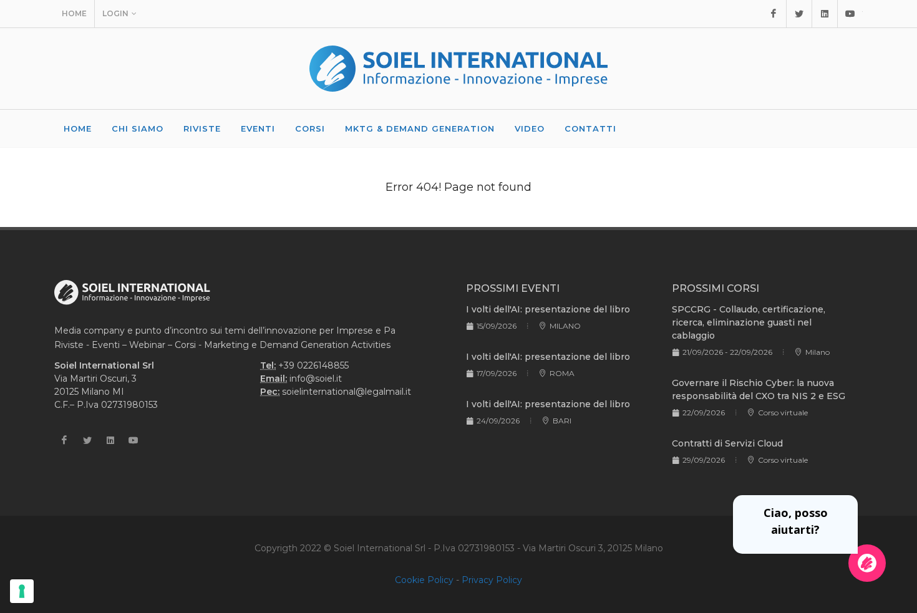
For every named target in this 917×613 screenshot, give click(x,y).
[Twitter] (799, 13)
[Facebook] (773, 13)
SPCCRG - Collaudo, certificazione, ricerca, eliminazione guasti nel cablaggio (748, 322)
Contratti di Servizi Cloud (727, 443)
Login (115, 13)
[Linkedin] (824, 13)
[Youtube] (850, 13)
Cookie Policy (424, 580)
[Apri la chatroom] (867, 563)
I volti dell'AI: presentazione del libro (548, 309)
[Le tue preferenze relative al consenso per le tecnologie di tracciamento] (22, 591)
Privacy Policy (492, 580)
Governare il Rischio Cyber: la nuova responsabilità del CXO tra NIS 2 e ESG (758, 389)
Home (74, 13)
